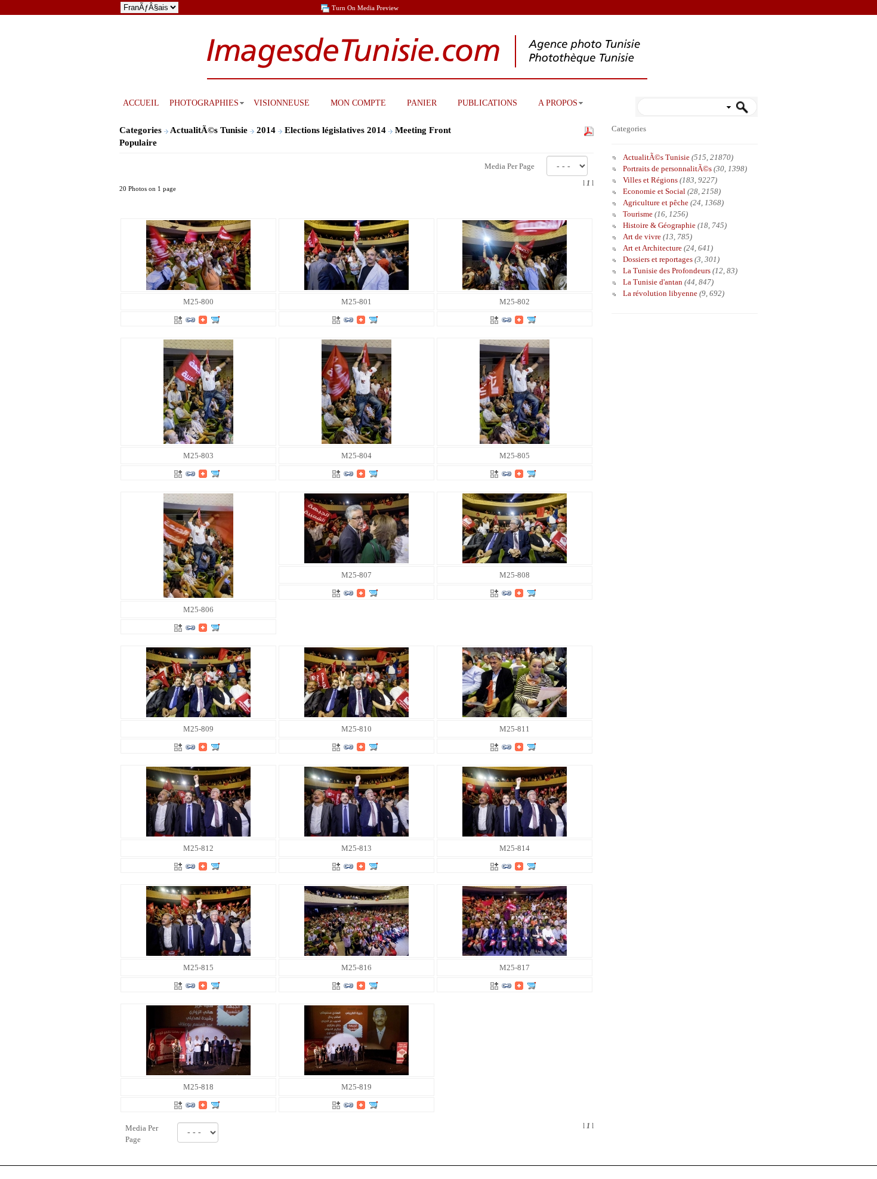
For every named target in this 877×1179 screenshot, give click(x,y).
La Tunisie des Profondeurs (667, 270)
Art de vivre (642, 236)
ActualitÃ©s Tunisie (210, 130)
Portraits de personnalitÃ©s (667, 168)
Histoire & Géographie (659, 225)
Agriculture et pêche (655, 202)
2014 (267, 130)
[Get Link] (190, 318)
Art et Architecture (652, 247)
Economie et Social (654, 191)
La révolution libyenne (660, 293)
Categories (140, 130)
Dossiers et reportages (658, 259)
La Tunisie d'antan (653, 281)
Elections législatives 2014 (336, 130)
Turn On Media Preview (365, 7)
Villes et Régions (650, 179)
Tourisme (638, 213)
